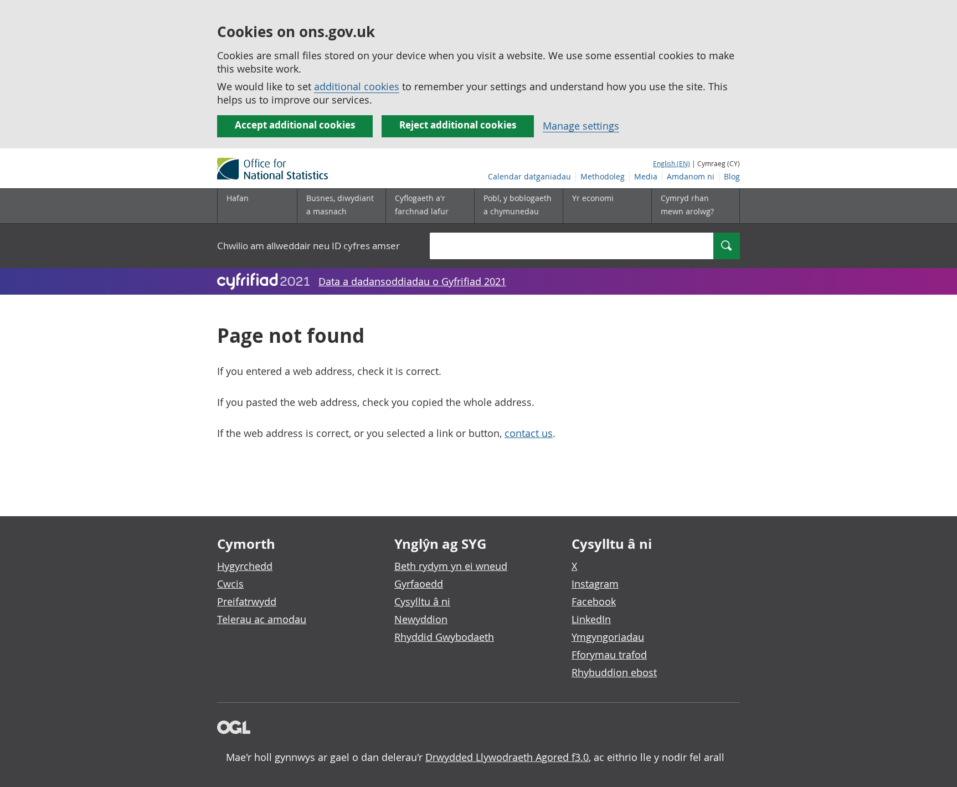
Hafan (238, 198)
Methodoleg (602, 176)
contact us (529, 433)
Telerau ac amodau (261, 619)
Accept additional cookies (295, 125)
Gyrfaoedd (418, 583)
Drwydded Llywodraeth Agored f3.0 (507, 757)
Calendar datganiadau (529, 176)
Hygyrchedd (244, 566)
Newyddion (420, 619)
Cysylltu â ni (422, 601)
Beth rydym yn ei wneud (450, 566)
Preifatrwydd (246, 601)
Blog (732, 176)
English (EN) (671, 163)
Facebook (594, 601)
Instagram (595, 583)
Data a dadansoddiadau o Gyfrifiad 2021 (412, 281)
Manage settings (581, 125)
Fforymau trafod (609, 654)
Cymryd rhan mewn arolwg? (687, 205)
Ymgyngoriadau (608, 637)
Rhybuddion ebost (614, 672)
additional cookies (356, 86)
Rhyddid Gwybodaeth (444, 637)
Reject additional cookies (457, 125)
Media (645, 176)
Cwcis (230, 583)
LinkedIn (591, 619)
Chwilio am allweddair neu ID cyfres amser (308, 245)
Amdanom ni (690, 176)
